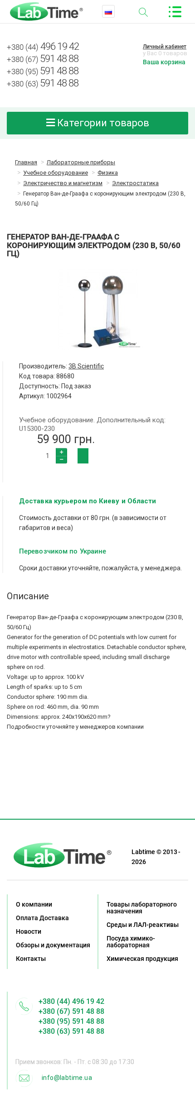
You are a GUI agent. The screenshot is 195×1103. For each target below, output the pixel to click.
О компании (34, 904)
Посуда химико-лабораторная (131, 942)
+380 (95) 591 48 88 (71, 1021)
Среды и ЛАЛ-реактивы (143, 924)
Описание (28, 596)
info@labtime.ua (67, 1077)
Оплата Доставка (42, 918)
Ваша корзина (164, 62)
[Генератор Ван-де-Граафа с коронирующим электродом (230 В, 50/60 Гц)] (97, 309)
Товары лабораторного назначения (142, 908)
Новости (28, 931)
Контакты (31, 958)
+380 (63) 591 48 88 (71, 1031)
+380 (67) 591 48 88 (71, 1011)
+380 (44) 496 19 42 (71, 1001)
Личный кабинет (164, 46)
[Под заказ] (83, 455)
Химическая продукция (142, 958)
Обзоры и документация (53, 945)
